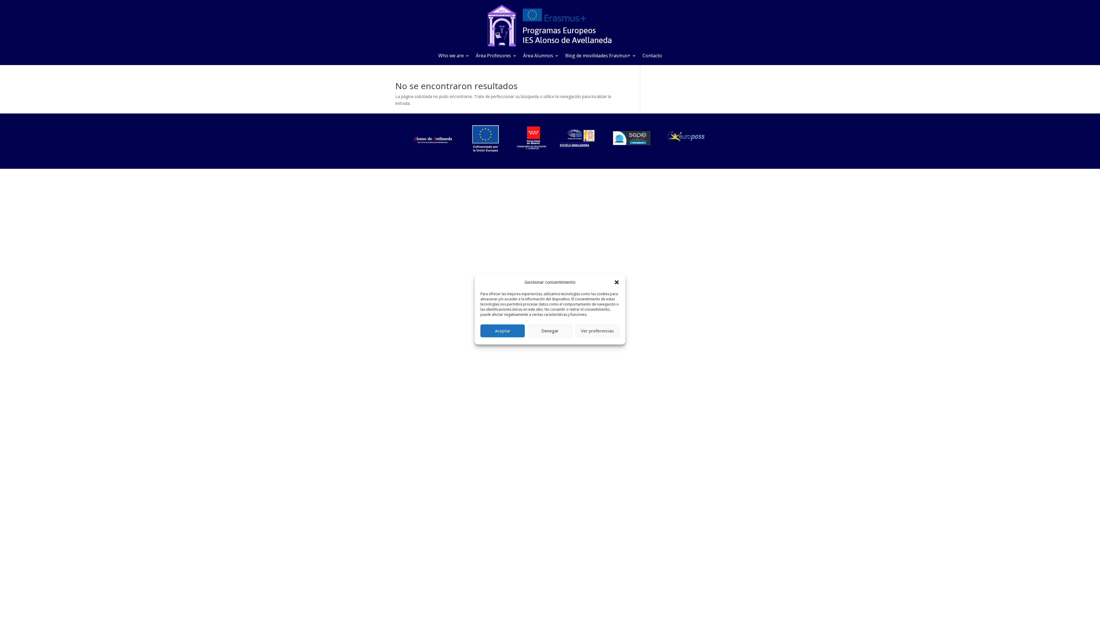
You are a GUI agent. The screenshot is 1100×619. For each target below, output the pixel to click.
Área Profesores (493, 56)
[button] (617, 282)
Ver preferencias (597, 331)
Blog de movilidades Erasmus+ (597, 56)
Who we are (451, 56)
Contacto (652, 56)
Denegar (550, 331)
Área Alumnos (538, 56)
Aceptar (502, 331)
